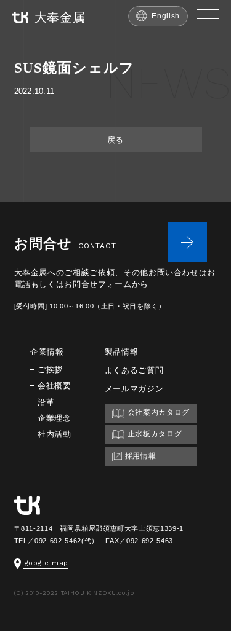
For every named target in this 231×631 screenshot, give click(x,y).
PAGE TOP (226, 583)
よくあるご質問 (134, 370)
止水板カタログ (155, 433)
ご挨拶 (50, 369)
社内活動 (54, 434)
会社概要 (54, 385)
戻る (115, 139)
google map (47, 563)
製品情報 (122, 351)
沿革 (46, 402)
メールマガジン (134, 388)
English (166, 16)
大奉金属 (60, 17)
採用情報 (140, 456)
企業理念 (54, 418)
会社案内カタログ (159, 412)
